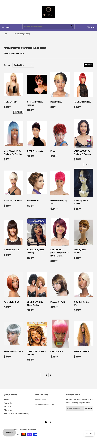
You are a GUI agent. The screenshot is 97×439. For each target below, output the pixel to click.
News (6, 399)
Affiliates (8, 406)
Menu (7, 27)
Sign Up (88, 408)
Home (6, 34)
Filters (88, 65)
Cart (93, 27)
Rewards (8, 403)
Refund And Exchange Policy (16, 413)
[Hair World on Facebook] (45, 422)
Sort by (7, 65)
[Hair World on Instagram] (50, 422)
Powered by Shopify (28, 429)
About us (8, 410)
